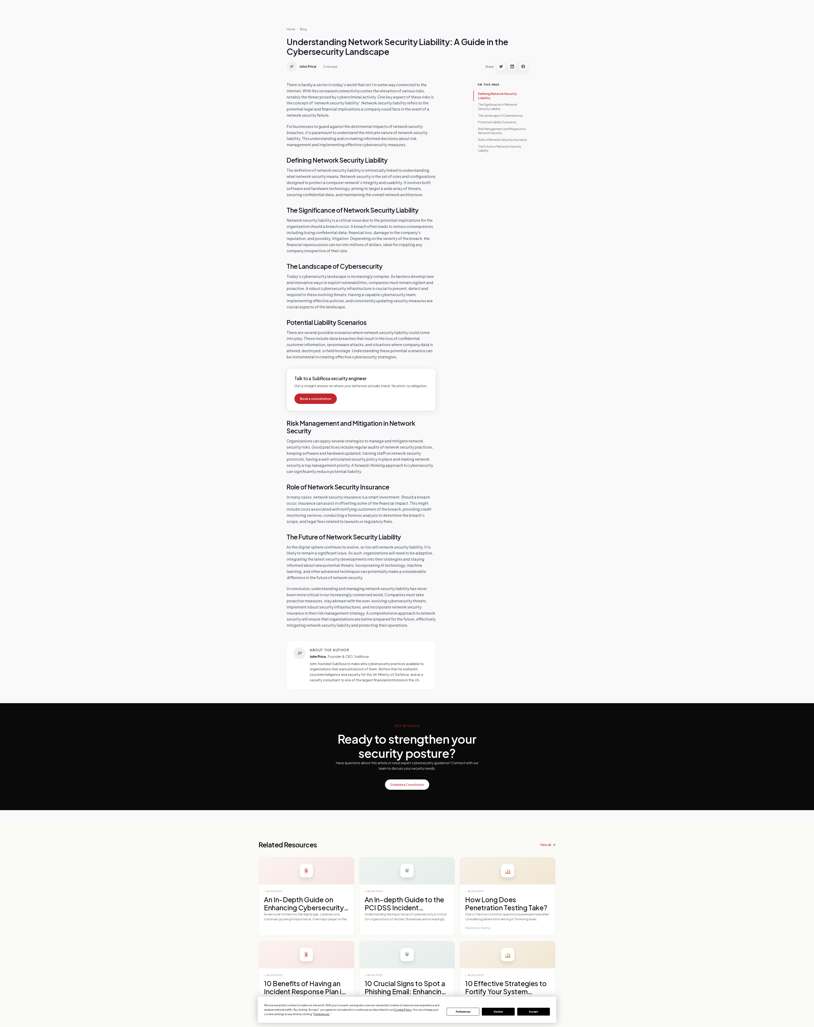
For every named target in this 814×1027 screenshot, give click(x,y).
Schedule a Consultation (407, 784)
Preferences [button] (321, 1014)
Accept (533, 1011)
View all (545, 845)
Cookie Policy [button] (403, 1009)
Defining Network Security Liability (497, 96)
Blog (303, 29)
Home (291, 29)
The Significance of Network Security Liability (497, 107)
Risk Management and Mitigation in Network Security (502, 131)
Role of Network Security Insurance (502, 139)
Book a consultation (315, 399)
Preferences (463, 1011)
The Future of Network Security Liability (499, 148)
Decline (498, 1011)
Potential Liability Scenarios (497, 122)
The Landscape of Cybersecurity (500, 115)
